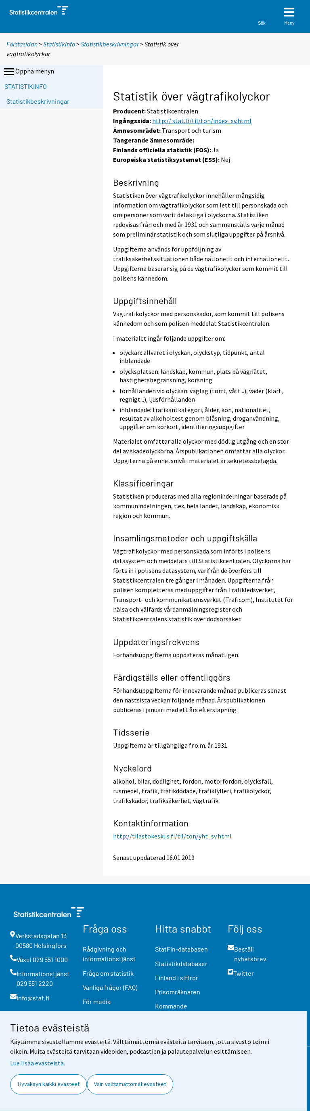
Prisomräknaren (177, 992)
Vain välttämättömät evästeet (130, 1084)
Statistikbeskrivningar (110, 44)
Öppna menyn (34, 71)
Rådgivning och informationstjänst (109, 953)
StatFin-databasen (181, 949)
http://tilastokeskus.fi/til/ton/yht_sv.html (172, 836)
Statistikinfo (59, 44)
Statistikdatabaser (181, 963)
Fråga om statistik (108, 973)
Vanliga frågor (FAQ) (110, 987)
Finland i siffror (176, 977)
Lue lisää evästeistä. (37, 1063)
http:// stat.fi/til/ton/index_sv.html (201, 121)
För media (97, 1001)
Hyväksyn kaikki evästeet (49, 1084)
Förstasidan (22, 44)
